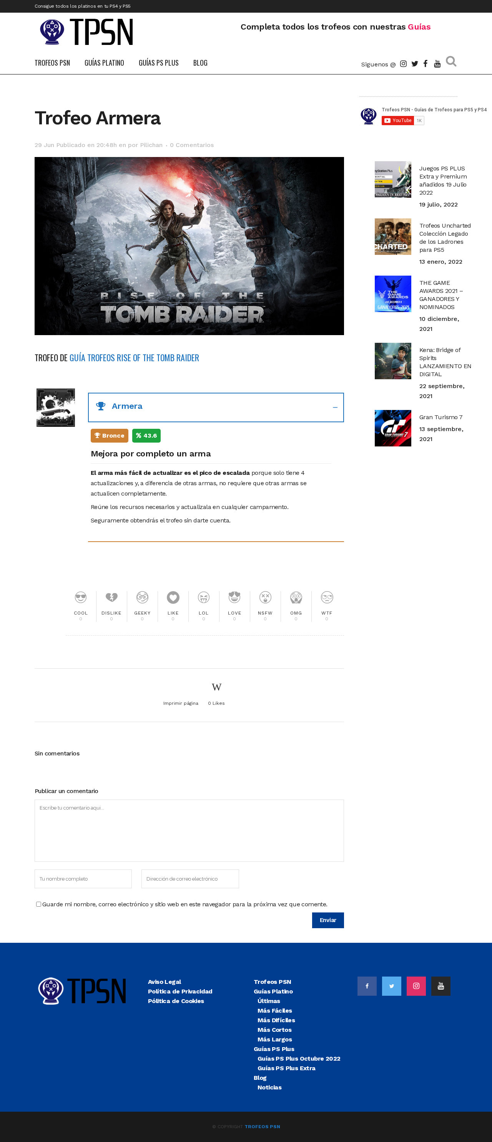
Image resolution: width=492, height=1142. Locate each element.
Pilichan (151, 145)
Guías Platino (273, 991)
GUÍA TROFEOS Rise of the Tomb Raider (134, 357)
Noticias (269, 1087)
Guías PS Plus (274, 1049)
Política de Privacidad (180, 991)
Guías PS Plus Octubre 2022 (299, 1058)
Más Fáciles (275, 1010)
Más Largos (275, 1039)
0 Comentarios (192, 145)
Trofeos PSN (272, 981)
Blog (260, 1077)
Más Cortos (274, 1029)
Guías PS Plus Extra (287, 1068)
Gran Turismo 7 (441, 417)
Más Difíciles (276, 1020)
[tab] (216, 407)
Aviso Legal (164, 981)
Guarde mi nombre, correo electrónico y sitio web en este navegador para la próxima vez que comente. (184, 904)
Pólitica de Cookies (176, 1001)
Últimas (269, 1001)
